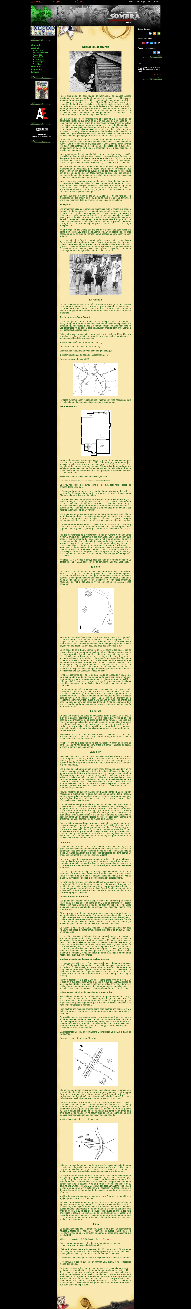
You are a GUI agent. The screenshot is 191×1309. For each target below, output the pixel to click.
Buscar (157, 2)
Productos (36, 69)
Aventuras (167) (38, 62)
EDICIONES (36, 2)
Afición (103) (37, 50)
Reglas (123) (36, 55)
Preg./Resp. (36, 64)
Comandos (36, 45)
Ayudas (35, 48)
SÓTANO (79, 2)
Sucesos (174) (37, 59)
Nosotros (138, 2)
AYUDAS (57, 2)
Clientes (148, 2)
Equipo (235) (37, 57)
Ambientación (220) (39, 53)
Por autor (36, 67)
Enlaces (35, 72)
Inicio (130, 2)
